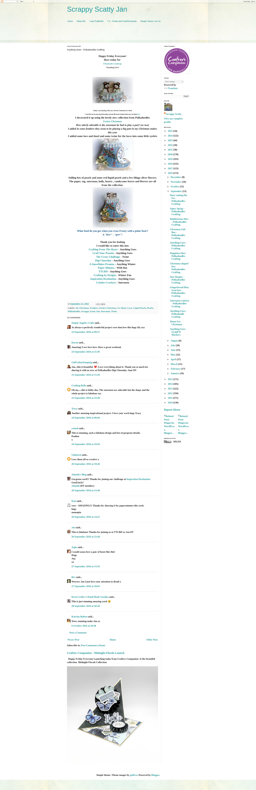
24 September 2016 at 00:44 (86, 417)
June (173, 350)
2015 (170, 379)
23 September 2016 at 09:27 (86, 332)
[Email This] (97, 304)
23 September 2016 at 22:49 (86, 398)
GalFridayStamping (82, 362)
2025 (170, 131)
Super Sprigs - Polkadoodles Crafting (177, 211)
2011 (170, 398)
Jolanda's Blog (79, 474)
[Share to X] (101, 304)
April (174, 359)
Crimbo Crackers (106, 282)
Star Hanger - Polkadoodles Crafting (177, 280)
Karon (75, 342)
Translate (173, 88)
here (138, 114)
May (173, 354)
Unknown (76, 455)
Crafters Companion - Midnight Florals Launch (95, 652)
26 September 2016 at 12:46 (86, 490)
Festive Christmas (112, 121)
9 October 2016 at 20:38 (84, 625)
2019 (170, 159)
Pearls (150, 308)
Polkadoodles (74, 311)
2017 (170, 168)
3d (76, 308)
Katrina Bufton (79, 616)
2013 (170, 388)
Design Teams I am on (151, 21)
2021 (170, 149)
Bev (73, 577)
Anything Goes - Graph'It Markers (178, 332)
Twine (114, 311)
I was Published (96, 21)
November (176, 182)
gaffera (133, 775)
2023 (170, 140)
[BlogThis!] (99, 304)
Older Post (152, 639)
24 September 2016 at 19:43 (86, 444)
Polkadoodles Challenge (112, 64)
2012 (170, 393)
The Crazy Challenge (108, 256)
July (173, 345)
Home (70, 21)
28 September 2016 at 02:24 (86, 606)
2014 (170, 384)
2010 (170, 402)
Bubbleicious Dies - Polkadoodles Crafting (179, 222)
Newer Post (73, 639)
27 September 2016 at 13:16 (86, 566)
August (174, 340)
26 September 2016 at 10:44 (86, 464)
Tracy (75, 408)
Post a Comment (78, 632)
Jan (74, 527)
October (175, 186)
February (176, 368)
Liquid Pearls (139, 308)
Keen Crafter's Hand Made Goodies (90, 597)
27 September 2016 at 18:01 (86, 586)
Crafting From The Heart (103, 249)
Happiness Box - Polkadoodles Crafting (178, 256)
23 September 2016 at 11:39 (86, 351)
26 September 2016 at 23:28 (86, 536)
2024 (170, 135)
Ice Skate (122, 308)
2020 (170, 154)
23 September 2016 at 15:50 (86, 375)
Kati (74, 501)
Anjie (74, 547)
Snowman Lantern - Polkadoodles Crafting (179, 303)
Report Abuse (172, 409)
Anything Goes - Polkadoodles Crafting (178, 245)
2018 (170, 163)
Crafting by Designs (105, 275)
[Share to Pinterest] (104, 304)
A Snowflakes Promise (102, 264)
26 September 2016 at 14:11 (86, 517)
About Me (81, 21)
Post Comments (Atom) (93, 645)
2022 (170, 145)
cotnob (75, 428)
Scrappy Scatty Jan (97, 9)
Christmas (84, 308)
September (176, 191)
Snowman (105, 311)
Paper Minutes (106, 267)
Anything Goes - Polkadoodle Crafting (178, 314)
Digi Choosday (103, 260)
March (174, 364)
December (176, 177)
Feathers (94, 308)
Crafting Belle (79, 385)
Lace (129, 308)
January (175, 373)
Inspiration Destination (103, 278)
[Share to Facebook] (102, 304)
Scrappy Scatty (174, 114)
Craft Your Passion (103, 253)
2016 (170, 173)
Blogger (155, 775)
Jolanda (76, 486)
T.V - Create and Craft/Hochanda (122, 21)
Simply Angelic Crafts (83, 323)
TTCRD (103, 271)
